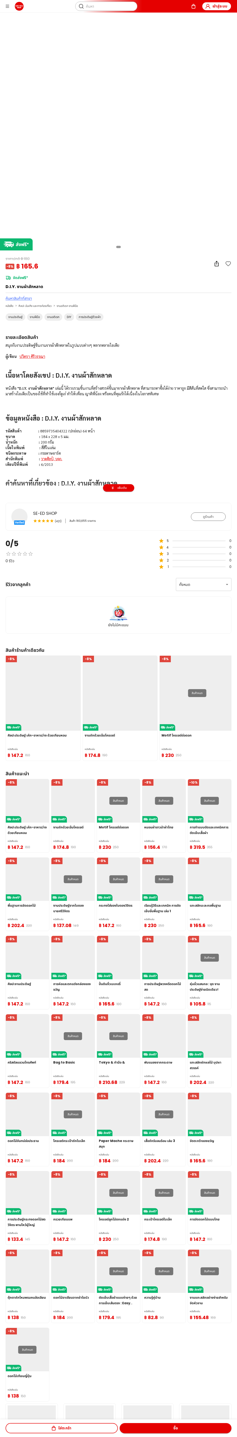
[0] (193, 6)
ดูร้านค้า (208, 516)
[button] (15, 317)
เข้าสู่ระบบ (219, 6)
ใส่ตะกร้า (64, 1428)
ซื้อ (175, 1428)
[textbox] (118, 426)
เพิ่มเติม (122, 488)
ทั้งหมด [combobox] (184, 584)
